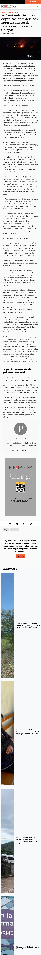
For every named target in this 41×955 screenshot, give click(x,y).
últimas (15, 12)
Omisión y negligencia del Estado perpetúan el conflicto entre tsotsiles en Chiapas (28, 625)
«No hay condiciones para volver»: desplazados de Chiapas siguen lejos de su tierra (26, 840)
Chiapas (6, 530)
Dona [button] (33, 2)
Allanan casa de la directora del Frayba (27, 948)
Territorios (6, 12)
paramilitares (14, 530)
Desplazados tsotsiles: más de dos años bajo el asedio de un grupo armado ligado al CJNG (28, 733)
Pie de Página (20, 438)
